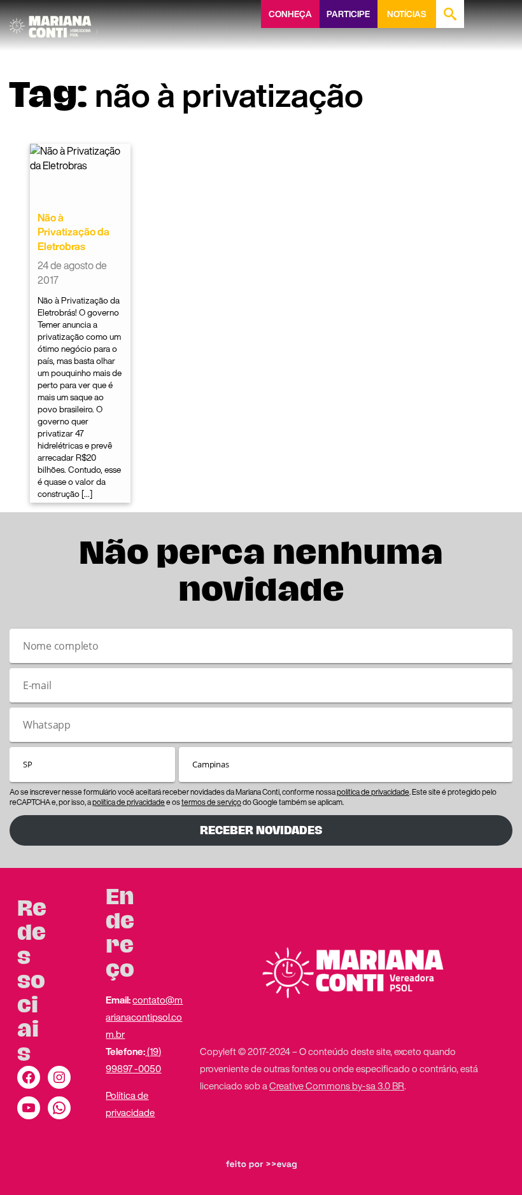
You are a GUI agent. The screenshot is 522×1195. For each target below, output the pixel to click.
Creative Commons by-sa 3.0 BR (336, 1086)
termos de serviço (211, 802)
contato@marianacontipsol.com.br (144, 1017)
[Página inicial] (53, 22)
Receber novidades (261, 830)
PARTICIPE (348, 14)
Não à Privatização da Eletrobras (73, 232)
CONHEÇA (290, 14)
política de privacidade (373, 791)
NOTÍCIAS (406, 14)
